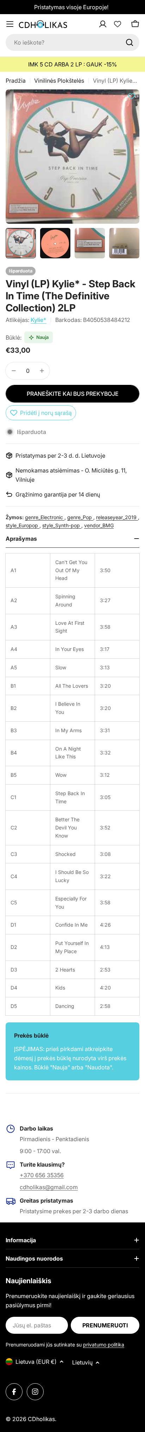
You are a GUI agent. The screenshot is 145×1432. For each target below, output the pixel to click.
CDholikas (41, 1418)
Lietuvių (82, 1362)
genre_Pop (80, 517)
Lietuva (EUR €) (36, 1361)
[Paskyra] (112, 24)
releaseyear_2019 (117, 517)
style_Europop (22, 525)
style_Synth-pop (61, 525)
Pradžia (16, 80)
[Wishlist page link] (117, 24)
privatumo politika (103, 1345)
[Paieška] (129, 42)
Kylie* (38, 319)
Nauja (42, 337)
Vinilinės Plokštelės (59, 80)
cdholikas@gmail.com (49, 1187)
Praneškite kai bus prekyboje (73, 393)
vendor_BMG (99, 525)
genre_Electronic (44, 517)
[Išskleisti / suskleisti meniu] (10, 24)
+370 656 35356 (42, 1175)
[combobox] (72, 42)
